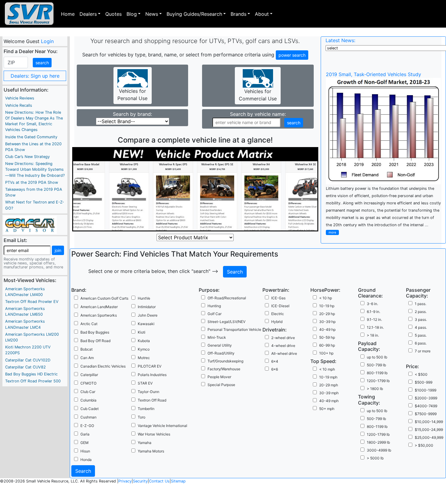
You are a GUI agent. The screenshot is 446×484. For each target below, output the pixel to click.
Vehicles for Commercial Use (258, 95)
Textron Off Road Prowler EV (32, 301)
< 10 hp (325, 298)
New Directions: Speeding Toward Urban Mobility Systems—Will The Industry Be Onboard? (35, 169)
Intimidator (147, 306)
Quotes (113, 14)
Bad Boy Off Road (95, 340)
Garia (85, 434)
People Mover (219, 377)
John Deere (147, 315)
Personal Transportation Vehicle (234, 329)
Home (68, 14)
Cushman (88, 417)
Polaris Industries (152, 374)
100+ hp (326, 353)
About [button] (262, 14)
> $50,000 (424, 445)
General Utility (220, 345)
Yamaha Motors (151, 451)
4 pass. (421, 327)
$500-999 (423, 382)
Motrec (144, 357)
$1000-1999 (425, 390)
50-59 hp (327, 337)
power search (292, 55)
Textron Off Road (152, 400)
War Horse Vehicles (154, 434)
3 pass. (421, 319)
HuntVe (144, 298)
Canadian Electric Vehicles (103, 366)
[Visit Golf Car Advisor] (30, 224)
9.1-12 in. (374, 319)
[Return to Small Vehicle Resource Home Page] (29, 13)
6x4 (274, 361)
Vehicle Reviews (19, 98)
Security (140, 481)
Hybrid (276, 321)
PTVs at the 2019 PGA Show (31, 182)
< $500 (421, 374)
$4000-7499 (426, 406)
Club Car (87, 391)
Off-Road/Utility (221, 353)
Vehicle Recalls (18, 105)
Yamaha (144, 442)
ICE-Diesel (280, 306)
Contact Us (159, 481)
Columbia (88, 400)
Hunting (214, 306)
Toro (141, 417)
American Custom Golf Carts (104, 298)
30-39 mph (329, 393)
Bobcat (86, 349)
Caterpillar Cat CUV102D (27, 360)
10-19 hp (326, 306)
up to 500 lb (377, 357)
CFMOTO (88, 383)
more (332, 232)
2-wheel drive (283, 337)
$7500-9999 (426, 414)
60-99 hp (327, 345)
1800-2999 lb (378, 442)
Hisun (85, 451)
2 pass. (421, 311)
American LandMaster (99, 306)
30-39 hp (327, 321)
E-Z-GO (87, 425)
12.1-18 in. (375, 327)
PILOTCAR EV (149, 366)
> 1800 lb (375, 388)
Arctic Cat (88, 323)
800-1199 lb (377, 373)
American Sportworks (98, 315)
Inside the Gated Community (31, 137)
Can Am (87, 357)
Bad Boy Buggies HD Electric (31, 374)
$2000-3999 (426, 398)
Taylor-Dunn (148, 391)
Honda (86, 459)
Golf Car (214, 313)
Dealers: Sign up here (35, 76)
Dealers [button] (88, 14)
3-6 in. (372, 303)
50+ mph (326, 408)
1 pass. (420, 303)
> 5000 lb (375, 458)
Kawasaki (146, 323)
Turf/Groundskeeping (225, 361)
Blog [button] (132, 14)
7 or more (423, 351)
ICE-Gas (278, 298)
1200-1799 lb (378, 380)
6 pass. (421, 343)
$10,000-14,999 (429, 421)
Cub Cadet (89, 408)
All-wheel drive (284, 353)
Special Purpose (221, 384)
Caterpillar (89, 374)
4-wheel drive (283, 345)
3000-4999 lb (379, 450)
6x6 (274, 369)
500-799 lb (376, 365)
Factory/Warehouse (224, 369)
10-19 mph (328, 377)
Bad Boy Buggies (94, 332)
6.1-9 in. (373, 311)
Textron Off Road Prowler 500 (33, 381)
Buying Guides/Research (194, 14)
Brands (238, 14)
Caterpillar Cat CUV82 (25, 367)
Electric (277, 313)
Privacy (125, 481)
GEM (84, 442)
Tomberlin (146, 408)
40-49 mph (329, 400)
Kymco (144, 349)
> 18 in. (373, 335)
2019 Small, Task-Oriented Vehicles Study (373, 74)
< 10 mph (327, 369)
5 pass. (421, 335)
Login (47, 41)
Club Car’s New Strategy (27, 156)
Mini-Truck (217, 337)
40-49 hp (327, 329)
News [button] (151, 14)
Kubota (144, 340)
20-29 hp (327, 313)
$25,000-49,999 (429, 437)
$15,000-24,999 (429, 429)
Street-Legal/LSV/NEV (226, 321)
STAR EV (145, 383)
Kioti (141, 332)
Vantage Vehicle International (162, 425)
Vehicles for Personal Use (132, 94)
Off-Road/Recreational (227, 298)
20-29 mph (328, 385)
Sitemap (178, 481)
